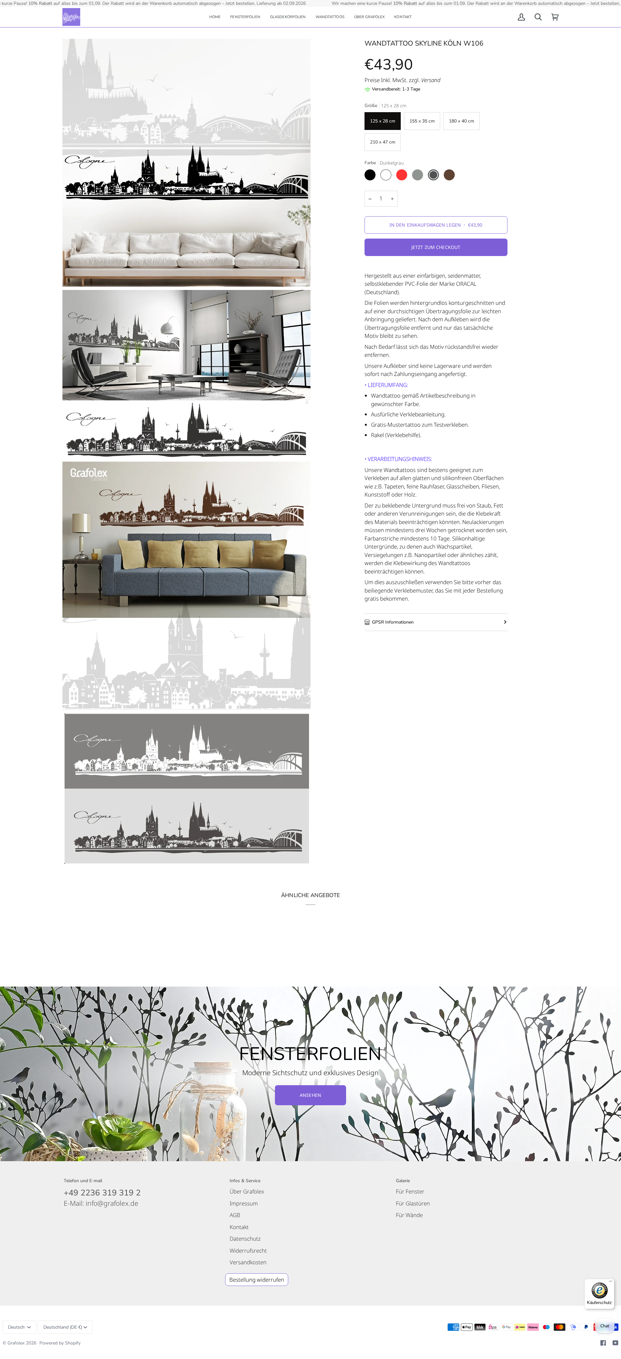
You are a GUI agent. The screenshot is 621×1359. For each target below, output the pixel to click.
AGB (235, 1215)
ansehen (310, 1095)
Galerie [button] (403, 1181)
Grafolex (16, 1343)
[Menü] (611, 1283)
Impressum (244, 1203)
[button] (245, 17)
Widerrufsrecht (248, 1250)
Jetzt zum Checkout (436, 247)
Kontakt (239, 1227)
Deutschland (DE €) (62, 1327)
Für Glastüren (413, 1203)
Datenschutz (245, 1238)
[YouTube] (615, 1343)
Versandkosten (248, 1262)
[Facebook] (603, 1343)
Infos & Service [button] (245, 1181)
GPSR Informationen (393, 622)
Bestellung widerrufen (256, 1279)
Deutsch (17, 1327)
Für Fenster (410, 1191)
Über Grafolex (247, 1191)
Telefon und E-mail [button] (83, 1181)
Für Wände (409, 1215)
